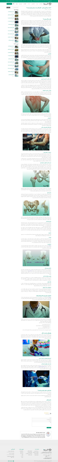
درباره (37, 3)
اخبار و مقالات (21, 452)
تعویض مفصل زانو (30, 452)
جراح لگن (50, 297)
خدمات (29, 3)
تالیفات (22, 454)
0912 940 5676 (46, 457)
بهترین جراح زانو (36, 454)
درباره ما (22, 457)
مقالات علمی (33, 3)
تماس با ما (22, 456)
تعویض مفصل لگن (36, 453)
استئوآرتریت (49, 245)
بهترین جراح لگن (30, 454)
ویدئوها (17, 3)
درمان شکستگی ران (36, 451)
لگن (45, 9)
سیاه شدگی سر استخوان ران (29, 453)
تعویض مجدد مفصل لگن (35, 452)
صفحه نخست (40, 3)
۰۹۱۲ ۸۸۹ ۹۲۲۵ (49, 457)
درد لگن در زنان (30, 270)
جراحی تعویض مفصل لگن (42, 366)
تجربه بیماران (20, 3)
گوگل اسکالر (25, 3)
